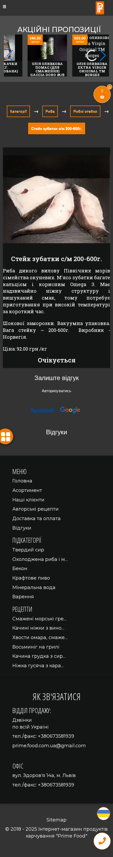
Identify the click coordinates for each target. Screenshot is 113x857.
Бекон (19, 568)
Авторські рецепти (35, 509)
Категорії (18, 111)
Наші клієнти (28, 500)
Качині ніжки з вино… (38, 628)
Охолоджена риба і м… (40, 559)
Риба (50, 111)
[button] (102, 55)
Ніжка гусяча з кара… (38, 666)
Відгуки (21, 528)
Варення (23, 597)
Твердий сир (28, 550)
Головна (22, 481)
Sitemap (56, 820)
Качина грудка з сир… (39, 656)
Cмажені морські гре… (39, 619)
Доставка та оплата (36, 518)
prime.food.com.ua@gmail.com (49, 746)
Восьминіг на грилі (35, 647)
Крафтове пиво (31, 578)
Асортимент (27, 490)
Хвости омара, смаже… (40, 637)
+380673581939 (56, 736)
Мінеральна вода (33, 587)
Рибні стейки (85, 111)
